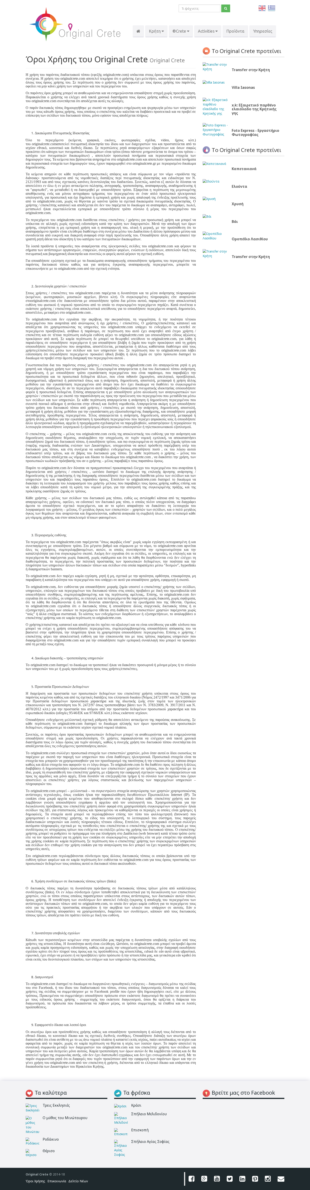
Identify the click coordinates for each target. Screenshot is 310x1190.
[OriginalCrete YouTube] (217, 1179)
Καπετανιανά (244, 168)
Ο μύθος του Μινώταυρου (65, 1117)
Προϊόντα (235, 31)
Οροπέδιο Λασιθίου (250, 238)
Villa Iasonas (243, 87)
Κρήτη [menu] (155, 31)
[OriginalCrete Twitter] (229, 1179)
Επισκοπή (140, 1129)
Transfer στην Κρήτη (251, 69)
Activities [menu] (206, 31)
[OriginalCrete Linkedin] (242, 1179)
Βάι (235, 221)
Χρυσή (238, 203)
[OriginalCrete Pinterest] (255, 1179)
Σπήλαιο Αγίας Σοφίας (150, 1141)
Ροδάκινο (51, 1139)
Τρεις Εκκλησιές (56, 1105)
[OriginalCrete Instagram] (267, 1179)
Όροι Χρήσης (35, 1181)
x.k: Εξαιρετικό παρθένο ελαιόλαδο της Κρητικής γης (254, 109)
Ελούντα (239, 186)
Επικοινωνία (56, 1181)
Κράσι (136, 1105)
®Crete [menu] (179, 31)
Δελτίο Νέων (78, 1181)
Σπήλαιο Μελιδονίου (149, 1113)
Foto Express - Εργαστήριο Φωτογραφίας (255, 132)
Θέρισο (49, 1150)
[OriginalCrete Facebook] (191, 1179)
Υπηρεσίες (262, 31)
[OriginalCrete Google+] (204, 1179)
